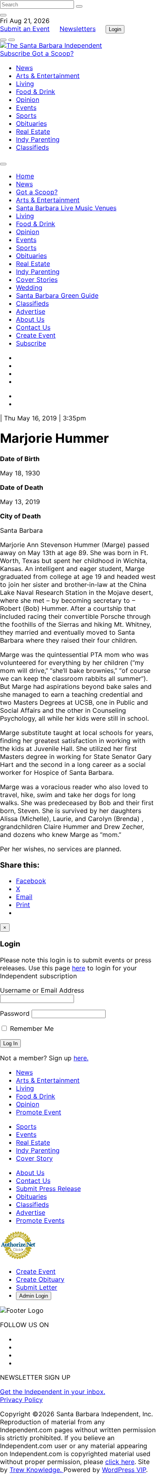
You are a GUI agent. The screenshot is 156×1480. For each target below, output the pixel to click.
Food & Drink (35, 92)
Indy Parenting (38, 139)
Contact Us (33, 327)
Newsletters (78, 29)
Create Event (36, 335)
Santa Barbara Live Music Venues (66, 208)
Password (15, 1013)
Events (26, 107)
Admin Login (33, 1296)
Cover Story (34, 1158)
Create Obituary (40, 1279)
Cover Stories (37, 279)
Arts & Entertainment (48, 76)
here (78, 968)
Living (25, 84)
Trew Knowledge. (37, 1470)
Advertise (30, 311)
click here (119, 1462)
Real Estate (33, 131)
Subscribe (16, 53)
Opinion (27, 100)
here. (81, 1058)
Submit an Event (25, 29)
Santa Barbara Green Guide (57, 295)
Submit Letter (36, 1287)
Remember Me (31, 1028)
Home (25, 176)
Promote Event (38, 1112)
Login (115, 29)
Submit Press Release (48, 1189)
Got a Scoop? (53, 53)
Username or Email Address (42, 990)
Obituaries (31, 123)
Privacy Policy (21, 1400)
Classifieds (32, 147)
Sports (26, 115)
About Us (30, 319)
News (24, 68)
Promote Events (40, 1220)
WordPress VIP (124, 1470)
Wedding (29, 287)
